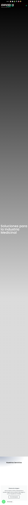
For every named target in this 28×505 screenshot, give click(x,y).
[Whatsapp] (3, 501)
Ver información (14, 497)
